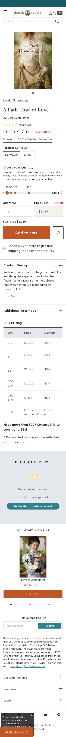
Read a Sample (13, 100)
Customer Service (15, 677)
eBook (28, 154)
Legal (7, 700)
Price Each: (41, 203)
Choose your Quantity (18, 167)
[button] (33, 93)
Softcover (11, 154)
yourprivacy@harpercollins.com (27, 666)
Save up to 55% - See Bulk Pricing (25, 139)
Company (10, 689)
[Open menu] (5, 12)
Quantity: (9, 203)
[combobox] (33, 21)
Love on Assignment (33, 580)
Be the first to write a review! (33, 506)
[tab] (11, 604)
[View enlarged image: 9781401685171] (33, 60)
